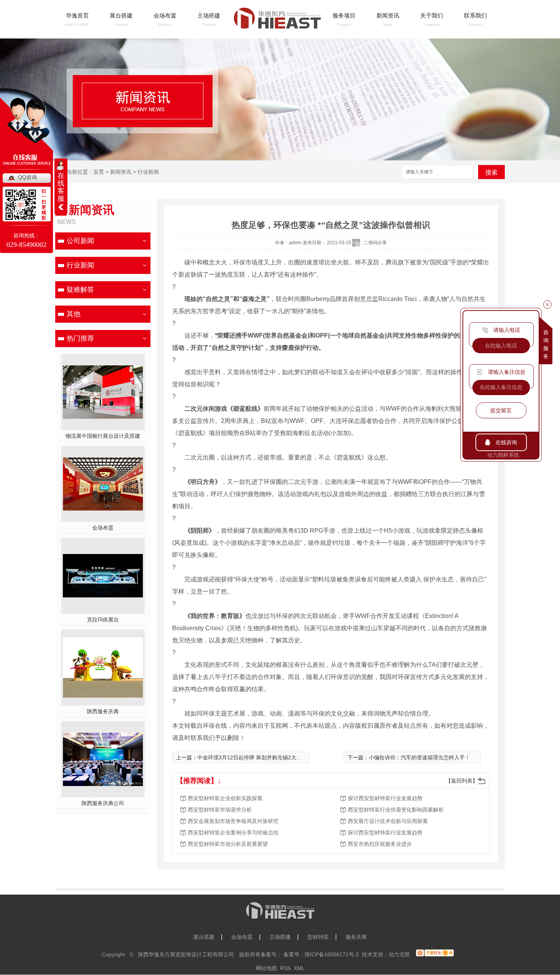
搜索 (491, 172)
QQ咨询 (27, 177)
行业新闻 (148, 172)
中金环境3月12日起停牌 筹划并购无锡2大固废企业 (257, 757)
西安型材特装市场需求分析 (220, 810)
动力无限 (399, 954)
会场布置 (165, 15)
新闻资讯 (387, 15)
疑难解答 (80, 289)
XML (299, 968)
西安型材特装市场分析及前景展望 (228, 844)
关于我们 (431, 15)
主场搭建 (208, 15)
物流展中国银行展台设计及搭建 (103, 436)
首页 (98, 172)
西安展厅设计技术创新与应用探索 (388, 821)
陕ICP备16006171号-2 (332, 954)
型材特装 (318, 937)
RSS (285, 968)
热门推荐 (80, 338)
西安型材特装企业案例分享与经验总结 (233, 832)
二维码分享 (375, 242)
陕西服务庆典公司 (103, 803)
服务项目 (344, 15)
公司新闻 (80, 241)
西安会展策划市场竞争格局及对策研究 (233, 821)
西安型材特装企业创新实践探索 (225, 798)
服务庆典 (356, 937)
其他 (73, 314)
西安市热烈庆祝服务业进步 (380, 844)
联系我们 (475, 15)
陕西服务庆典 (103, 711)
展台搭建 (121, 15)
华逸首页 (77, 15)
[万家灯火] (435, 952)
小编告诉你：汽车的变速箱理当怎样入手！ (419, 757)
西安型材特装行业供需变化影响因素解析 (396, 810)
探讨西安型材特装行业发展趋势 (385, 798)
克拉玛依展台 (103, 619)
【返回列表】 (462, 781)
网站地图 (266, 968)
